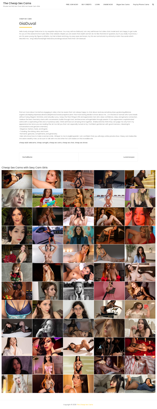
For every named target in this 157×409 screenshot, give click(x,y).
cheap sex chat (68, 143)
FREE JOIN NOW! (72, 4)
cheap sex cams (55, 143)
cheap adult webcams (27, 143)
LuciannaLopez (128, 157)
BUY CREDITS (86, 4)
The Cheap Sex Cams (17, 3)
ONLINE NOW (108, 4)
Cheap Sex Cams (25, 19)
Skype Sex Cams (123, 4)
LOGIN (97, 4)
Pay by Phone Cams (141, 4)
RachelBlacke (27, 157)
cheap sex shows (81, 143)
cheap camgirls (42, 143)
